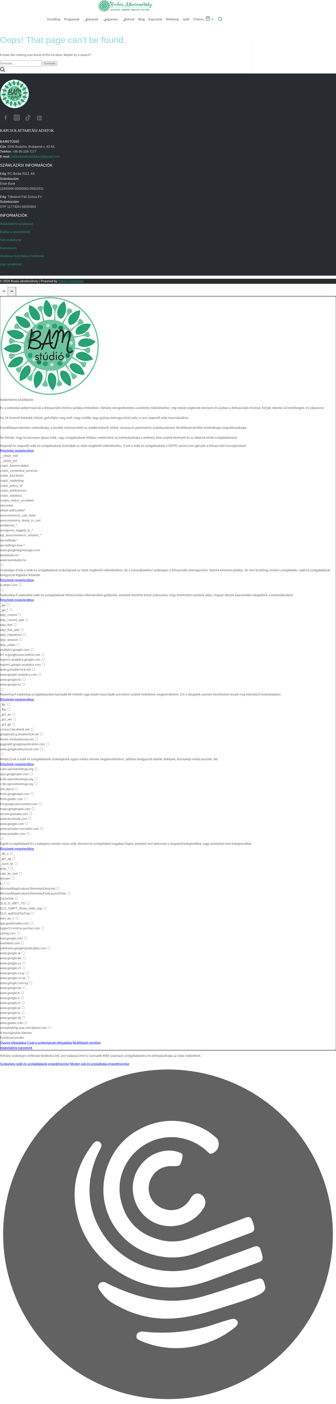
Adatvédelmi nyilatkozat (16, 223)
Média (4, 759)
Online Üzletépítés (70, 281)
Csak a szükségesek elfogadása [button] (49, 1042)
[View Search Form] (220, 19)
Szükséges (7, 570)
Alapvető (6, 445)
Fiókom (198, 19)
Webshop (172, 19)
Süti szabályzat (10, 240)
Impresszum (8, 248)
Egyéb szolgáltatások (15, 843)
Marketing (7, 694)
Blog (141, 19)
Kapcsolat (155, 19)
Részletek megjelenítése (17, 450)
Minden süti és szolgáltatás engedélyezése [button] (99, 1064)
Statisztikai (7, 595)
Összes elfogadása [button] (13, 1042)
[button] (168, 1235)
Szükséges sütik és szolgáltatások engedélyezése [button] (34, 1064)
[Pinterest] (39, 118)
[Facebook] (5, 118)
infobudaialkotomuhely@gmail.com (35, 156)
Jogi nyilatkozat (10, 264)
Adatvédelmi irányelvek (16, 1047)
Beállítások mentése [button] (87, 1042)
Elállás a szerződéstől (15, 232)
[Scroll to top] (4, 292)
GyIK (186, 19)
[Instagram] (17, 118)
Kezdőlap (53, 19)
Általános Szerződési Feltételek (22, 256)
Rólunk (129, 19)
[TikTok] (28, 118)
